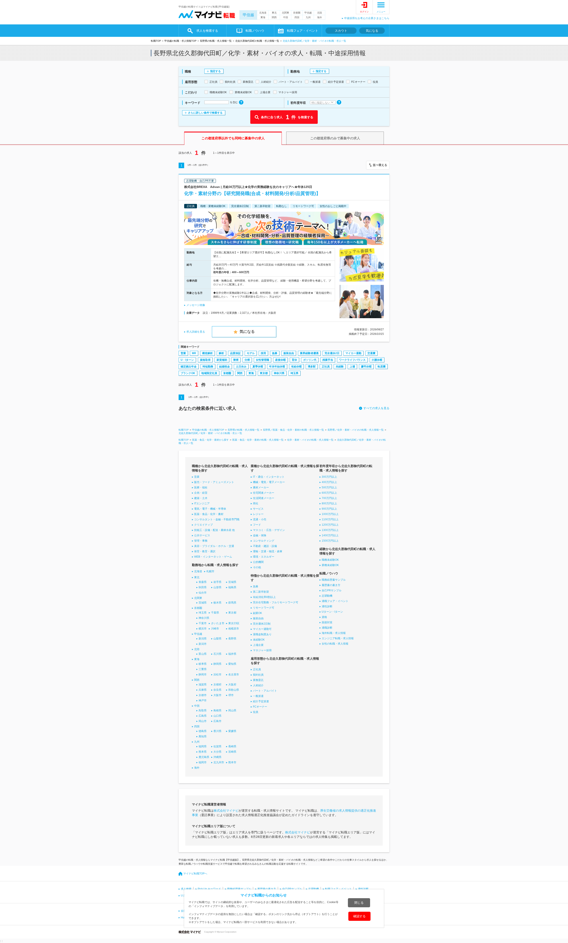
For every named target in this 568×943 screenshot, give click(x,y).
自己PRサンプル (331, 590)
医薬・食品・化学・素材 (208, 514)
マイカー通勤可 (262, 629)
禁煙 (236, 359)
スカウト (341, 30)
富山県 (203, 653)
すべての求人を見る (376, 408)
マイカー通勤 (353, 353)
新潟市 (203, 643)
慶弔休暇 (366, 366)
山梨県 (217, 638)
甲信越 (248, 15)
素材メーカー (261, 487)
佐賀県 (217, 746)
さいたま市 (217, 623)
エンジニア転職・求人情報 (338, 638)
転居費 (382, 366)
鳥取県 (203, 710)
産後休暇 (280, 359)
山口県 (217, 715)
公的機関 (258, 562)
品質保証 (235, 353)
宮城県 (232, 582)
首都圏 (296, 12)
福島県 (232, 587)
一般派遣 (258, 696)
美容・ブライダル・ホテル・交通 (214, 546)
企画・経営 (200, 492)
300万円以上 (329, 476)
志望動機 (327, 595)
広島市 (217, 721)
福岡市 (203, 762)
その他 (257, 567)
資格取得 (205, 359)
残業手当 (327, 359)
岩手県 (217, 582)
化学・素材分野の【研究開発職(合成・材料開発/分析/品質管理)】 (252, 193)
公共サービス (202, 535)
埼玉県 (294, 373)
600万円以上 (329, 492)
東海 (262, 17)
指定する (215, 71)
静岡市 (203, 674)
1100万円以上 (330, 519)
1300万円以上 (330, 530)
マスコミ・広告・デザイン (269, 530)
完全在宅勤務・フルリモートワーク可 (275, 602)
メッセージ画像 (195, 305)
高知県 (203, 736)
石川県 (217, 653)
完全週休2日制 (261, 623)
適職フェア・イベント (335, 601)
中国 (285, 17)
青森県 (203, 582)
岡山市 (203, 721)
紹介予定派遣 (261, 701)
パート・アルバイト (265, 690)
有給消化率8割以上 (264, 597)
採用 (263, 353)
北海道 (262, 12)
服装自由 (288, 353)
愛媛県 (232, 731)
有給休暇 (296, 366)
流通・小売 (259, 519)
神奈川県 (279, 373)
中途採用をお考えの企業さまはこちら (366, 18)
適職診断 (327, 627)
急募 (274, 353)
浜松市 (217, 674)
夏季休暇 (257, 366)
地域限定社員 (209, 373)
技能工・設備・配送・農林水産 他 (214, 530)
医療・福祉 (200, 487)
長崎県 (232, 746)
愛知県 (232, 663)
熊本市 (232, 762)
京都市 (203, 695)
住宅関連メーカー (263, 492)
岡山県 (232, 710)
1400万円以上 (330, 535)
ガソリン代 (309, 359)
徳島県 (203, 731)
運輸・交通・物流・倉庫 (267, 551)
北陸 (319, 12)
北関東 (285, 12)
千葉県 (215, 612)
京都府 (217, 684)
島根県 (217, 710)
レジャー (258, 514)
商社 (255, 503)
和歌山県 (233, 689)
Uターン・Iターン (332, 611)
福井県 (232, 653)
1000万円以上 (330, 514)
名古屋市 (233, 674)
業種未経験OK (330, 565)
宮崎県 (232, 751)
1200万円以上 (330, 524)
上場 (352, 366)
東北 (274, 12)
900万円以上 (329, 508)
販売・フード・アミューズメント (214, 482)
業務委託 (258, 680)
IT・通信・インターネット (268, 476)
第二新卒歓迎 (261, 591)
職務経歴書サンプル (334, 579)
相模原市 (233, 628)
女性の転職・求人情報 (335, 643)
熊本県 (203, 751)
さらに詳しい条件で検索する (205, 112)
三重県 (203, 669)
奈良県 (217, 689)
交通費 (371, 353)
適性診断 (327, 606)
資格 (324, 617)
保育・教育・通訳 (204, 551)
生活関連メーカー (263, 498)
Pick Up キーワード (209, 888)
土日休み (241, 366)
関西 (274, 17)
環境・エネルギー (263, 556)
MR (194, 353)
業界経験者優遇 (309, 353)
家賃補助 (222, 359)
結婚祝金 (224, 366)
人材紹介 (258, 685)
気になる (372, 30)
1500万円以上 (330, 540)
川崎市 (215, 628)
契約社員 (258, 674)
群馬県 (232, 602)
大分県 (217, 751)
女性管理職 (262, 359)
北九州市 (218, 762)
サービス (258, 508)
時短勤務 (208, 366)
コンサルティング (263, 540)
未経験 (340, 366)
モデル (251, 353)
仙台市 (203, 592)
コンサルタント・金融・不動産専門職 (216, 519)
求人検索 (186, 888)
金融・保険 (259, 535)
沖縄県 (217, 757)
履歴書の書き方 (331, 585)
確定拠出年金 (189, 366)
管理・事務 (200, 540)
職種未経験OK (330, 559)
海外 (319, 17)
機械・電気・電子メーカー (269, 482)
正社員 (326, 366)
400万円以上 (329, 482)
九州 (308, 17)
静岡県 (217, 663)
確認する (359, 916)
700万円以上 (329, 498)
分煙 (247, 359)
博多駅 (312, 366)
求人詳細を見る (195, 331)
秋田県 (203, 587)
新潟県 (203, 638)
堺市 (231, 695)
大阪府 (232, 684)
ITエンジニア (202, 503)
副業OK (257, 613)
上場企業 (258, 645)
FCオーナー (260, 706)
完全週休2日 (332, 353)
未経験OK (259, 639)
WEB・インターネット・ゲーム (213, 556)
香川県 (217, 731)
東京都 (264, 373)
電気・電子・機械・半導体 (210, 508)
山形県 (217, 587)
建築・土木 (200, 498)
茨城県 (203, 602)
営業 (183, 353)
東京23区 (233, 623)
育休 (294, 359)
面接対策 (327, 622)
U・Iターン (187, 359)
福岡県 (203, 746)
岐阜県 (203, 663)
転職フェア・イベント (338, 888)
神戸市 (203, 700)
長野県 (232, 638)
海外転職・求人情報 (334, 633)
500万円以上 (329, 487)
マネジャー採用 (262, 650)
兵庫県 (203, 689)
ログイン (364, 11)
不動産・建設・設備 (265, 546)
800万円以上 (329, 503)
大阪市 (217, 695)
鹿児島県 (204, 757)
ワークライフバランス (352, 359)
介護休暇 (377, 359)
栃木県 (217, 602)
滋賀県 (203, 684)
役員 (255, 712)
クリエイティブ (203, 524)
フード (257, 524)
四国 (296, 17)
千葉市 (203, 623)
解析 (221, 353)
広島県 (203, 715)
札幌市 (210, 571)
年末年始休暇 (277, 366)
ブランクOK (188, 373)
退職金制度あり (262, 634)
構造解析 (207, 353)
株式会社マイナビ (226, 810)
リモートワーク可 (263, 607)
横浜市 (203, 628)
